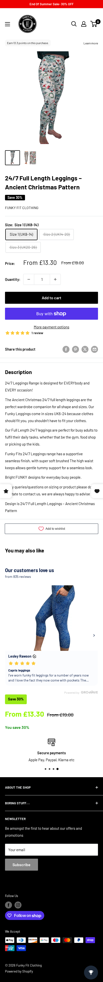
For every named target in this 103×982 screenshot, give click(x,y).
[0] (94, 24)
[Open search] (74, 24)
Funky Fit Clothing (21, 208)
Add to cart (51, 297)
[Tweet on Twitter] (85, 349)
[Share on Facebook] (66, 349)
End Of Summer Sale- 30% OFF (52, 4)
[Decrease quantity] (29, 279)
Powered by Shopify (19, 971)
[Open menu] (7, 24)
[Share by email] (94, 349)
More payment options (51, 327)
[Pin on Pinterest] (75, 349)
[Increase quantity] (55, 279)
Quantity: (12, 279)
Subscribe (21, 864)
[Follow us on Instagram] (18, 905)
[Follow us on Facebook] (8, 905)
